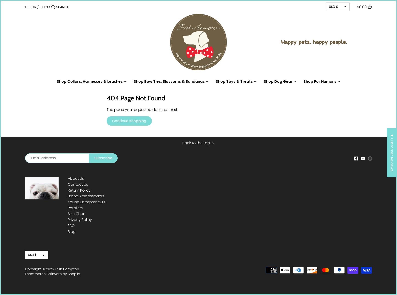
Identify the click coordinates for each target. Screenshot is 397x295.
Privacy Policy (80, 219)
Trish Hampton (67, 269)
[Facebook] (356, 158)
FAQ (71, 225)
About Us (76, 178)
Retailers (75, 208)
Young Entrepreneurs (86, 202)
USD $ (333, 6)
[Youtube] (363, 158)
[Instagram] (370, 158)
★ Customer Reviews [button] (392, 152)
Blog (72, 231)
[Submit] (53, 7)
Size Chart (77, 213)
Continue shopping (129, 121)
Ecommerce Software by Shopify (52, 274)
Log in (30, 7)
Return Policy (79, 190)
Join (44, 7)
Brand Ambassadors (86, 196)
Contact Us (78, 184)
